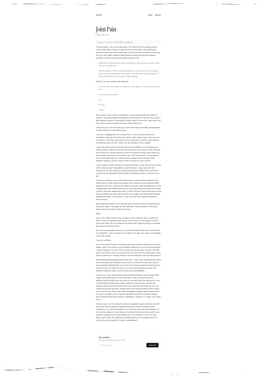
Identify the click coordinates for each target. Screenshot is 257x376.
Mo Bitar (99, 15)
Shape (150, 15)
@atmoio (158, 15)
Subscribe (152, 345)
